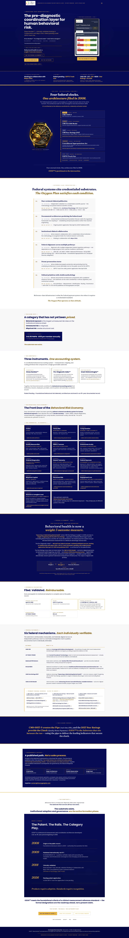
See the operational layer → (33, 380)
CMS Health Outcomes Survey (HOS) (62, 706)
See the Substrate (31, 60)
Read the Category (65, 913)
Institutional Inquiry (82, 913)
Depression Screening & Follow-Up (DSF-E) (90, 703)
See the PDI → (69, 380)
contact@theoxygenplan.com (40, 783)
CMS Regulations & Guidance (34, 703)
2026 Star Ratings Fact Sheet (60, 703)
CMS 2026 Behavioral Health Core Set (88, 705)
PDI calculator (51, 338)
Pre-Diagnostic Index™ (61, 372)
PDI (70, 919)
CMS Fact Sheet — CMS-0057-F (34, 698)
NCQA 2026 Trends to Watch (86, 698)
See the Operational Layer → (33, 64)
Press (74, 919)
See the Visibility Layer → (87, 58)
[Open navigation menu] (101, 3)
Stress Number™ (32, 372)
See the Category (46, 60)
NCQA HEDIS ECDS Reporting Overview (88, 700)
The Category (57, 919)
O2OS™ (65, 919)
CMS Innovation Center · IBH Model (88, 708)
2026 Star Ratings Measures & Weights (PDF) (64, 698)
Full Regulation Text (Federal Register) (36, 700)
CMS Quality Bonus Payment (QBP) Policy (63, 708)
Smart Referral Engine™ (89, 372)
